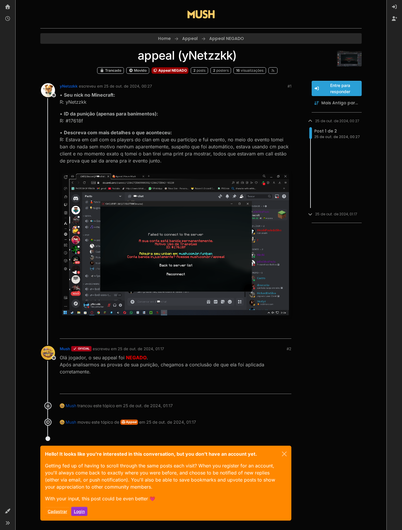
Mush (65, 348)
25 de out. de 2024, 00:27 (128, 86)
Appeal (131, 422)
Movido (140, 70)
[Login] (394, 7)
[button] (7, 511)
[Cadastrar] (394, 19)
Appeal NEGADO (172, 70)
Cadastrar (57, 511)
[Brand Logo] (201, 14)
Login (79, 511)
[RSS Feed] (273, 70)
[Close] (284, 454)
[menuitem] (394, 7)
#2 (289, 348)
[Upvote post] (265, 331)
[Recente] (7, 19)
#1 (289, 86)
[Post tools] (286, 331)
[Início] (7, 7)
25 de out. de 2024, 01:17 (141, 348)
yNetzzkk (69, 86)
